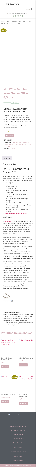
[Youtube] (20, 16)
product (12, 148)
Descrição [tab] (7, 158)
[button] (31, 3)
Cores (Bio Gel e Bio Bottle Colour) (15, 21)
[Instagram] (18, 16)
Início (2, 21)
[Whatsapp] (13, 16)
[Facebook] (16, 16)
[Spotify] (23, 16)
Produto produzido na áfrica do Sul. (15, 213)
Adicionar (9, 136)
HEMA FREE (13, 144)
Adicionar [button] (23, 365)
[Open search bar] (9, 10)
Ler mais (5, 366)
